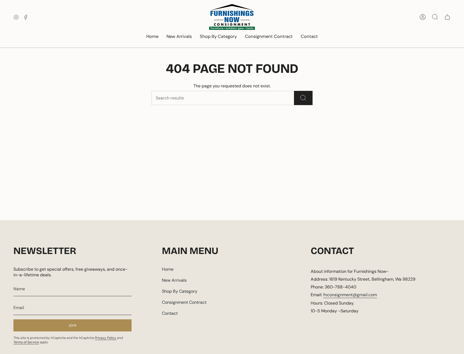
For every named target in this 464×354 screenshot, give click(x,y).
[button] (218, 37)
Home (167, 269)
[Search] (303, 98)
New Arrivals (174, 280)
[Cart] (447, 17)
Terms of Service (26, 342)
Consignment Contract (184, 302)
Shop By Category (179, 291)
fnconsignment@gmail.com (350, 295)
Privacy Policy (105, 338)
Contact (170, 313)
